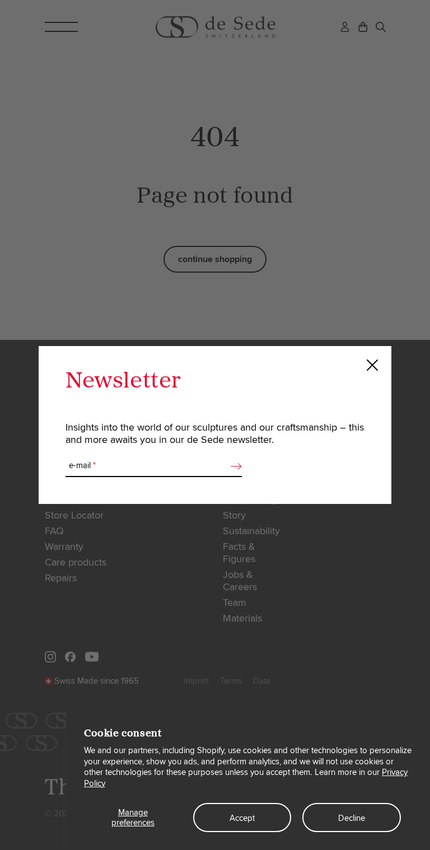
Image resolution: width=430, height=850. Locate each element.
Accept (242, 818)
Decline (351, 818)
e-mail (82, 465)
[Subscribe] (233, 466)
